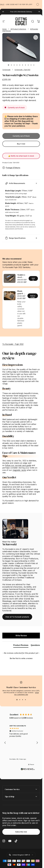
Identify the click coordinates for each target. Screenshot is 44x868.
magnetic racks (19, 470)
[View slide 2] (19, 699)
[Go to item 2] (11, 65)
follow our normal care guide (18, 465)
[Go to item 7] (25, 65)
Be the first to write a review (21, 658)
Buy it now (21, 144)
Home (4, 29)
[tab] (20, 645)
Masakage (6, 601)
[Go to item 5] (19, 65)
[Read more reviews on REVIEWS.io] (28, 769)
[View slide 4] (25, 699)
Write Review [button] (21, 635)
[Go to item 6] (22, 65)
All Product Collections (18, 29)
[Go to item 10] (33, 65)
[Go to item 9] (31, 65)
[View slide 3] (22, 699)
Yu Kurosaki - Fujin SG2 (22, 70)
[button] (21, 658)
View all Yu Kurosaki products (17, 617)
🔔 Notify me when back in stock (21, 156)
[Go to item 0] (8, 65)
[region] (21, 742)
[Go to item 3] (14, 65)
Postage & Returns (13, 168)
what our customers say (26, 693)
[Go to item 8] (28, 65)
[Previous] (3, 11)
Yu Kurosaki (6, 70)
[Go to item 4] (16, 65)
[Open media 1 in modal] (35, 37)
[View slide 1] (16, 699)
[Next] (39, 11)
